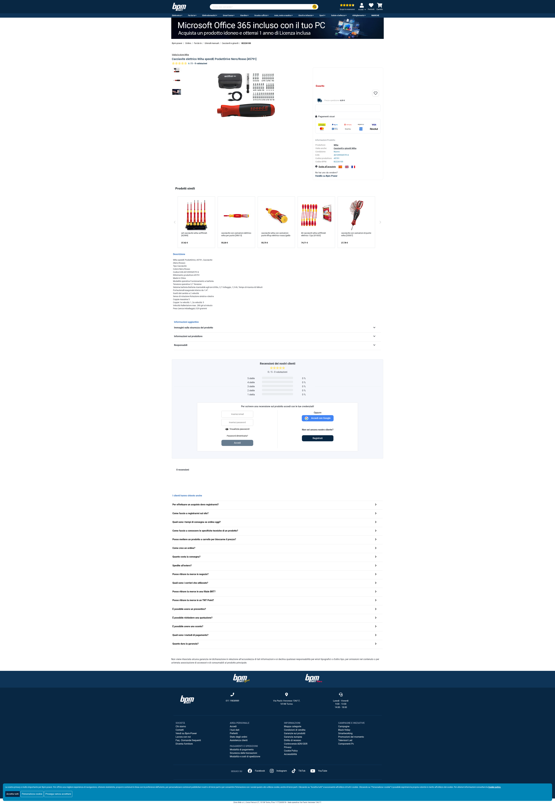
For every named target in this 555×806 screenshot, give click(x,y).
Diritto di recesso (292, 740)
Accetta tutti (12, 794)
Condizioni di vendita (294, 730)
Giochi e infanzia (305, 15)
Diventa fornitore (184, 743)
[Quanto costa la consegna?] (376, 557)
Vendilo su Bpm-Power (326, 176)
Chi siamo (181, 726)
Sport (321, 15)
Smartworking (345, 733)
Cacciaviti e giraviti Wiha (345, 148)
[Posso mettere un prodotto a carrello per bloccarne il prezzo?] (376, 539)
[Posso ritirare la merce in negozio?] (376, 574)
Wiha (336, 145)
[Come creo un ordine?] (376, 548)
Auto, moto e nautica (282, 15)
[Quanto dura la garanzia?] (376, 644)
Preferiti (234, 733)
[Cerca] (314, 6)
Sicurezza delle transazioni (243, 753)
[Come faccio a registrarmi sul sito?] (376, 513)
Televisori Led (345, 740)
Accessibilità (290, 754)
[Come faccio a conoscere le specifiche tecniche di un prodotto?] (376, 531)
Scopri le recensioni (347, 9)
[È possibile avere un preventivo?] (376, 609)
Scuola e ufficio (260, 15)
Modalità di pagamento (242, 749)
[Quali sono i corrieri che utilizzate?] (376, 583)
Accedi (233, 726)
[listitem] (196, 222)
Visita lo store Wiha (180, 54)
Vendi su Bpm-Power (186, 733)
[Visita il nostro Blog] (241, 678)
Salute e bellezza (338, 15)
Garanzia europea (293, 736)
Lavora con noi (183, 736)
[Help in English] (347, 166)
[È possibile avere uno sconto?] (376, 626)
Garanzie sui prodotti (294, 733)
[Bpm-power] (179, 6)
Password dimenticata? (237, 436)
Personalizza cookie (32, 794)
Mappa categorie (292, 726)
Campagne (343, 726)
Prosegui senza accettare (58, 794)
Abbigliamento (358, 15)
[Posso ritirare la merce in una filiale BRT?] (376, 591)
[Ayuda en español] (340, 166)
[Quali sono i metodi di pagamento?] (376, 635)
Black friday (344, 730)
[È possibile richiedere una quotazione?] (376, 618)
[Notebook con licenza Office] (277, 28)
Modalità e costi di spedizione (245, 756)
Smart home (228, 15)
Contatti (180, 730)
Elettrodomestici (209, 15)
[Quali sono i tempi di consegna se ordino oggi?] (376, 522)
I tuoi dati (234, 730)
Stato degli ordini (238, 736)
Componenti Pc (346, 743)
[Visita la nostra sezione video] (313, 678)
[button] (175, 222)
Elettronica (176, 15)
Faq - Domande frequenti (188, 740)
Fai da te (191, 15)
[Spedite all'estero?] (376, 565)
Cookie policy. (494, 787)
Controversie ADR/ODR (295, 743)
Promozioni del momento (351, 736)
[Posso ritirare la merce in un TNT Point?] (376, 600)
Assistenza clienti (239, 740)
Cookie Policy (291, 750)
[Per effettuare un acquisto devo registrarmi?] (376, 504)
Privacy (288, 747)
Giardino (243, 15)
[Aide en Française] (353, 166)
